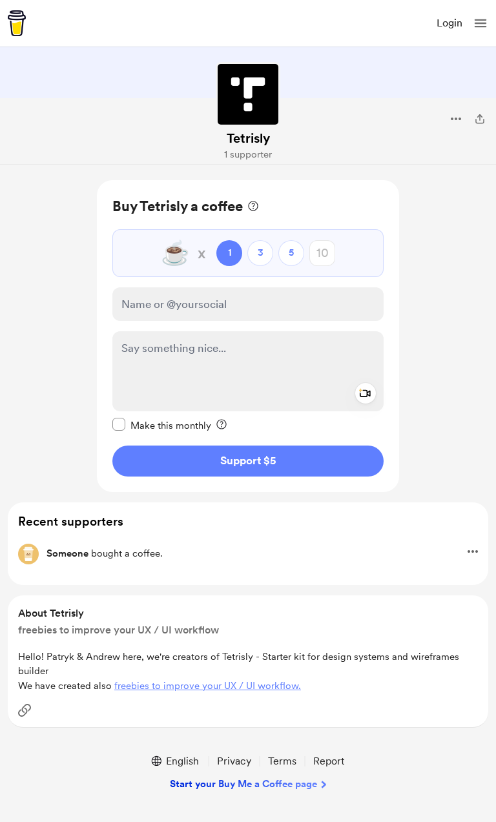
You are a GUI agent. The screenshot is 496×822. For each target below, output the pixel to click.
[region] (248, 336)
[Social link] (24, 710)
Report (328, 761)
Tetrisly (248, 138)
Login (449, 23)
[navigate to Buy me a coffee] (17, 23)
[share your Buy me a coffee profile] (480, 118)
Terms (282, 761)
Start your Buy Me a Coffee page (243, 784)
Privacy (234, 761)
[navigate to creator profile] (248, 94)
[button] (480, 23)
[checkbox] (161, 424)
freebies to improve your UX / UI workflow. (207, 686)
